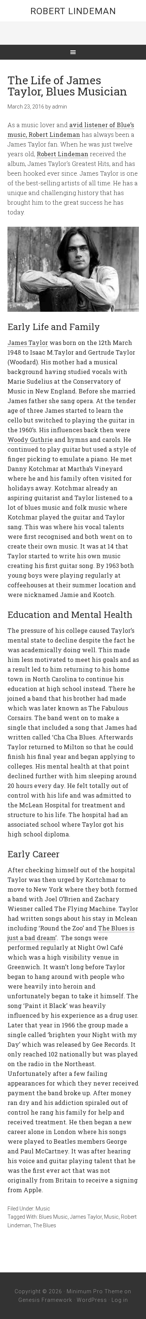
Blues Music (53, 1217)
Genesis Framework (45, 1300)
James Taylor (27, 342)
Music (43, 1209)
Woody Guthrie (30, 439)
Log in (120, 1300)
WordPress (92, 1300)
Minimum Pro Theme (95, 1291)
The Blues (44, 1225)
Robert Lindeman (73, 11)
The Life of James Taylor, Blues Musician (67, 85)
